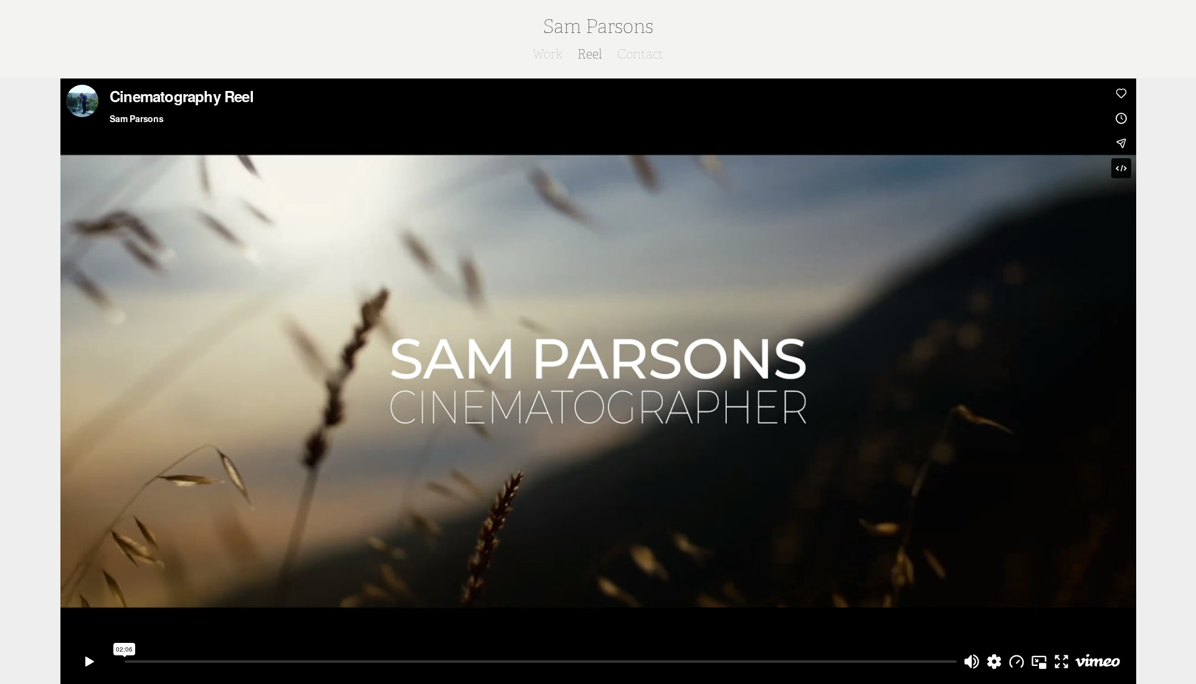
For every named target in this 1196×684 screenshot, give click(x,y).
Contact (640, 54)
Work (547, 54)
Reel (589, 54)
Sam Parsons (598, 27)
